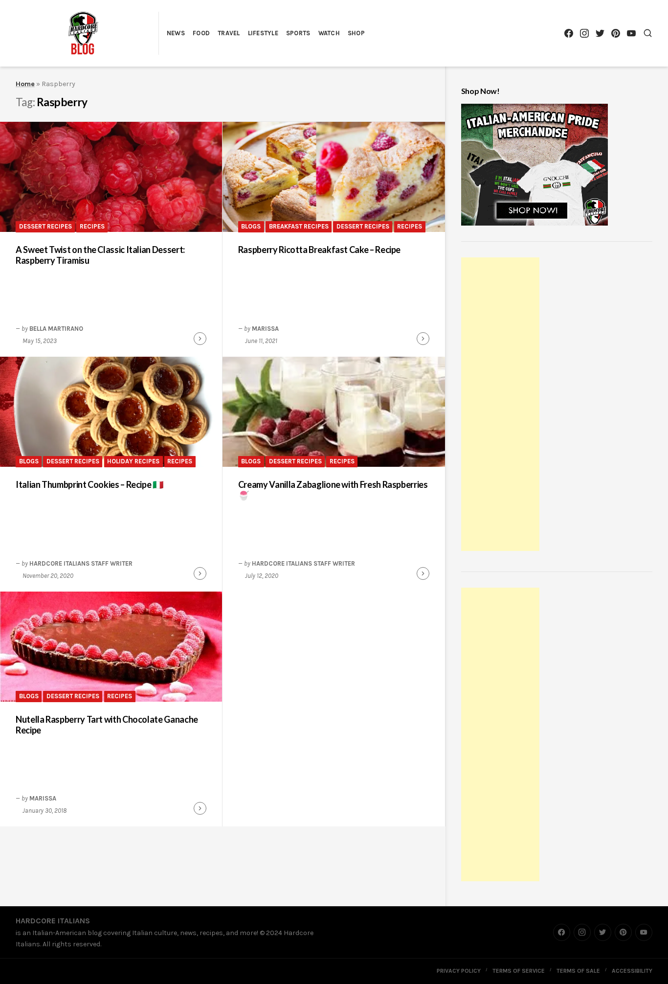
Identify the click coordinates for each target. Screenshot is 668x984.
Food (201, 33)
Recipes (92, 226)
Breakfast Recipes (299, 226)
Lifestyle (263, 33)
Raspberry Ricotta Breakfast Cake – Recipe (319, 249)
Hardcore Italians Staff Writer (81, 563)
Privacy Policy (459, 970)
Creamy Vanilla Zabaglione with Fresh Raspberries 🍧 (333, 490)
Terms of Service (518, 970)
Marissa (265, 328)
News (176, 33)
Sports (298, 33)
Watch (329, 33)
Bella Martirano (56, 328)
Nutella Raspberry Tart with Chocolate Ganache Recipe (107, 725)
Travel (229, 33)
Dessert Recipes (45, 226)
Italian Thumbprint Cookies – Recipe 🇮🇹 (89, 484)
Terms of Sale (578, 970)
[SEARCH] (647, 33)
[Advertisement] (502, 405)
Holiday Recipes (133, 461)
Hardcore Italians (53, 920)
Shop (356, 33)
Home (25, 84)
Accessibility (632, 970)
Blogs (251, 226)
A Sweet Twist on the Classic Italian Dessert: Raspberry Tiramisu (100, 255)
